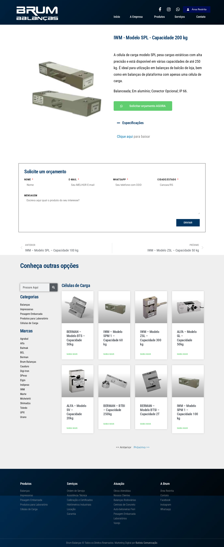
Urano (23, 417)
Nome (27, 179)
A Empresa (136, 16)
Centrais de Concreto (124, 504)
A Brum (165, 484)
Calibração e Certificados (80, 500)
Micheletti (25, 398)
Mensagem (30, 195)
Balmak (24, 348)
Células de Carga (29, 323)
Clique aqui (125, 136)
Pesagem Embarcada (31, 313)
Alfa (22, 343)
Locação (71, 509)
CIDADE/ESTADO (167, 179)
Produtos (159, 16)
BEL (22, 352)
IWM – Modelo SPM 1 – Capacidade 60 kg (113, 338)
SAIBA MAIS (72, 354)
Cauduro (24, 366)
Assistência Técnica (77, 495)
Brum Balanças (28, 361)
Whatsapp (119, 179)
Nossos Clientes (122, 495)
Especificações (133, 123)
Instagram (165, 504)
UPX (22, 412)
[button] (159, 123)
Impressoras (26, 309)
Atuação (119, 484)
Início (117, 16)
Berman (24, 357)
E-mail (73, 179)
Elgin (22, 380)
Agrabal (24, 338)
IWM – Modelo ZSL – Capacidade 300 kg (150, 338)
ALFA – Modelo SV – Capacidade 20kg (76, 412)
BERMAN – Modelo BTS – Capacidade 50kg (76, 338)
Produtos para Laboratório (34, 318)
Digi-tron (24, 371)
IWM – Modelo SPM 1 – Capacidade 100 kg (187, 412)
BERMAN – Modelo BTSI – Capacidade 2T (150, 410)
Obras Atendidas (122, 490)
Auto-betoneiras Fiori (124, 509)
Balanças (25, 304)
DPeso (23, 375)
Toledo (23, 407)
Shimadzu (25, 403)
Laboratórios (120, 518)
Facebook (165, 500)
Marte (23, 394)
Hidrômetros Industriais (79, 504)
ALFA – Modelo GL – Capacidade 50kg (187, 338)
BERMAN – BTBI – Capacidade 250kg (114, 410)
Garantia (71, 513)
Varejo (117, 523)
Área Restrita (167, 490)
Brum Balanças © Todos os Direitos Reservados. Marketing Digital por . (112, 542)
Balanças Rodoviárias (125, 500)
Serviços (180, 16)
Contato (200, 16)
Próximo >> (142, 447)
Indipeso (24, 384)
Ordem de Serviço (76, 490)
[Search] (54, 287)
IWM (22, 389)
